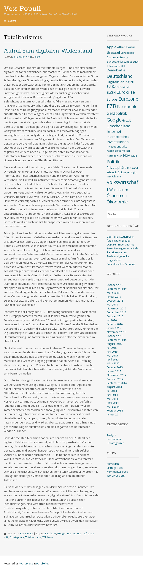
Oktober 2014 (115, 379)
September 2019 (117, 289)
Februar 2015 (115, 367)
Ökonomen (117, 195)
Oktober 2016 (115, 316)
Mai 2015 (112, 355)
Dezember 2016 (116, 312)
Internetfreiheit (85, 533)
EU (132, 82)
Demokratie (116, 70)
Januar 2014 (114, 414)
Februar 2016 (115, 324)
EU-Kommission (118, 86)
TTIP (109, 176)
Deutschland (120, 76)
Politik (113, 162)
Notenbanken (114, 155)
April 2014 (113, 402)
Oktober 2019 (115, 285)
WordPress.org (116, 475)
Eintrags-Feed (115, 467)
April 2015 (113, 359)
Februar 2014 (115, 410)
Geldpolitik (117, 113)
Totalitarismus (33, 537)
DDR (123, 66)
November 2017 (116, 308)
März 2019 (113, 292)
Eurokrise (126, 92)
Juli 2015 (112, 347)
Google (61, 533)
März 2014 (113, 406)
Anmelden (113, 464)
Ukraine (117, 176)
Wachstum (118, 189)
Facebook (50, 533)
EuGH (111, 92)
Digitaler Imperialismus (120, 244)
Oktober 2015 (115, 336)
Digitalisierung (118, 82)
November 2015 (116, 332)
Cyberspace (114, 66)
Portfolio (42, 563)
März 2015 (113, 363)
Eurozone (128, 99)
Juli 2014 (112, 391)
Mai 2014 (112, 398)
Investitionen (118, 141)
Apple (111, 46)
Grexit (126, 120)
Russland (132, 168)
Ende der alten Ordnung (121, 264)
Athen (121, 47)
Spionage (124, 172)
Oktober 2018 (115, 300)
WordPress (26, 563)
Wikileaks (47, 537)
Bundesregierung (117, 57)
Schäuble (112, 172)
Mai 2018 (112, 304)
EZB (111, 106)
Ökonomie (117, 202)
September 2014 (117, 383)
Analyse (111, 435)
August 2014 (114, 387)
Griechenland (118, 125)
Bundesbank (128, 52)
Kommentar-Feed (117, 471)
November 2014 (116, 375)
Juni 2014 (112, 395)
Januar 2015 (114, 371)
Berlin (130, 47)
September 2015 (117, 340)
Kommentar (26, 533)
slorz (37, 57)
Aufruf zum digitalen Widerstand (48, 51)
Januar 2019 (114, 296)
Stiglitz (134, 172)
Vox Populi (22, 8)
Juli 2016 (112, 320)
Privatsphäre (16, 537)
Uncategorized (115, 443)
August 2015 (114, 344)
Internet (71, 533)
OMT (134, 155)
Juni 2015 (112, 351)
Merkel (126, 150)
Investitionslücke (117, 146)
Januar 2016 (114, 328)
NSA (6, 537)
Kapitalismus (114, 150)
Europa (112, 99)
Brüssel (113, 52)
